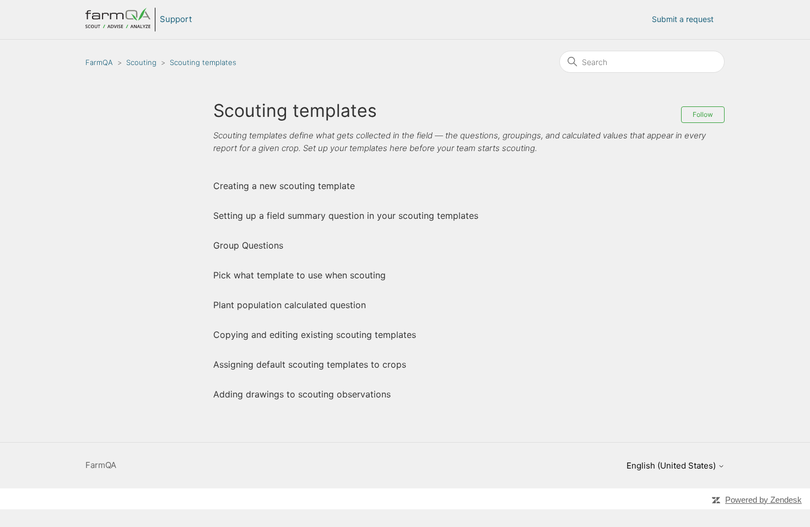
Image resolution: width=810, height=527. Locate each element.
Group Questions (248, 245)
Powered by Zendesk (763, 499)
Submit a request (683, 19)
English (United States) (672, 465)
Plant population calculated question (289, 304)
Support (176, 19)
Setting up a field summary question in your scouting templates (345, 215)
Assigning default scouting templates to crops (309, 364)
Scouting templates (203, 62)
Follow (703, 114)
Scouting (141, 62)
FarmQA (99, 62)
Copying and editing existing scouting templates (314, 334)
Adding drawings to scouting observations (302, 394)
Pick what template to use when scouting (299, 275)
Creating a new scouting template (284, 185)
